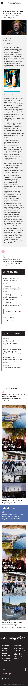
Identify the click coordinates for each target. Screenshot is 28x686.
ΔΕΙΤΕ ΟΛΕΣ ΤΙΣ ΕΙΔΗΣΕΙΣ (12, 311)
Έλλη (21, 259)
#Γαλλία (10, 394)
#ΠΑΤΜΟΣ (22, 394)
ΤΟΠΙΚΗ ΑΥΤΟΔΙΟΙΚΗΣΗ (14, 356)
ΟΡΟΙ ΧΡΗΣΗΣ (18, 648)
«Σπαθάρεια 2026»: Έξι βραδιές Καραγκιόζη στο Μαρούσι (12, 502)
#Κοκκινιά (16, 394)
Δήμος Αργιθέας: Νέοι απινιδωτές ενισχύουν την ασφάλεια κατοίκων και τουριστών (12, 297)
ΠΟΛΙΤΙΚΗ (5, 650)
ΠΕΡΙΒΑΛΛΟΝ (6, 655)
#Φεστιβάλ (13, 396)
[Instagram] (13, 320)
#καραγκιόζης (6, 400)
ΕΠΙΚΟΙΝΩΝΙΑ (18, 645)
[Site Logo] (14, 3)
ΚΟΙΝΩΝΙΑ (4, 620)
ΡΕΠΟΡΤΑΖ (5, 645)
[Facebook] (4, 320)
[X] (9, 320)
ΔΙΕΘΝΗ (4, 653)
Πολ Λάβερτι (19, 261)
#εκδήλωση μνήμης (7, 398)
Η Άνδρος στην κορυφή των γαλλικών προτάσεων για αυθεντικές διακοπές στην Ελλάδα (11, 281)
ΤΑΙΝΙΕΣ (5, 265)
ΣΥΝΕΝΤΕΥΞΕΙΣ (6, 660)
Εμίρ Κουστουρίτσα (8, 261)
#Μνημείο (10, 516)
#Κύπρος (21, 514)
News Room (9, 43)
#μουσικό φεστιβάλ (16, 400)
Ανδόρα (16, 259)
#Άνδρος (4, 394)
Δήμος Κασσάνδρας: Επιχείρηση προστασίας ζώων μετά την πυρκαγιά (12, 289)
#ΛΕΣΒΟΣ (4, 516)
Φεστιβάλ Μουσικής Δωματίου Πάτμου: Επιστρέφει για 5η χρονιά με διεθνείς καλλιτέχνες (12, 351)
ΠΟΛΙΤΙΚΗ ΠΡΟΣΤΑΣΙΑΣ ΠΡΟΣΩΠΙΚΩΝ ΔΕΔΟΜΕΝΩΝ (18, 656)
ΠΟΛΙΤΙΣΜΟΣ (7, 38)
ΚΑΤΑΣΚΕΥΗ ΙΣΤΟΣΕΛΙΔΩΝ (10, 684)
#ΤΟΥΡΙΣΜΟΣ (5, 396)
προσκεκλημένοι (15, 263)
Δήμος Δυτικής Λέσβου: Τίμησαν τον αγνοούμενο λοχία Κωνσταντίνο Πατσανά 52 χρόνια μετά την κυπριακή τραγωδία (13, 625)
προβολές (6, 263)
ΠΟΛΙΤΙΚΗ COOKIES (20, 650)
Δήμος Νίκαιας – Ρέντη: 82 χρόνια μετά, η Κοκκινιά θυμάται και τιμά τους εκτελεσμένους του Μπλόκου (12, 360)
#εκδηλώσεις (17, 398)
